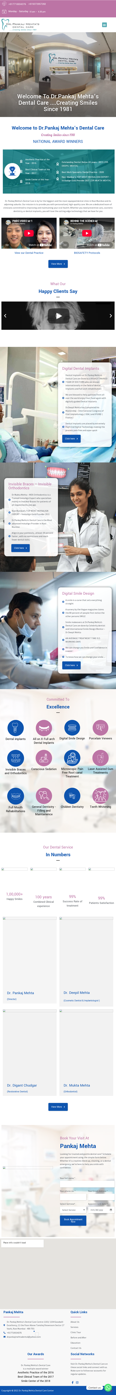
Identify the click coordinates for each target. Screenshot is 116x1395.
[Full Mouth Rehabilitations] (15, 796)
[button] (104, 24)
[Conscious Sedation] (44, 758)
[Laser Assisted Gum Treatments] (100, 758)
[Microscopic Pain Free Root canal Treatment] (72, 758)
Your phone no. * (68, 1191)
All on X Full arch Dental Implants (44, 741)
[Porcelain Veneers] (100, 728)
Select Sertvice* (67, 1204)
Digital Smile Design (78, 593)
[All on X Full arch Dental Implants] (44, 728)
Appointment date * (98, 1204)
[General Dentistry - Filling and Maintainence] (44, 796)
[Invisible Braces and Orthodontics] (15, 758)
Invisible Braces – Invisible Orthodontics (29, 486)
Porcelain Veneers (100, 738)
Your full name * (67, 1178)
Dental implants (16, 739)
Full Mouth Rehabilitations (15, 809)
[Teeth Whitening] (100, 796)
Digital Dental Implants (80, 368)
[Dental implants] (15, 728)
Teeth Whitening (100, 807)
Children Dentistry (72, 807)
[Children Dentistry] (72, 796)
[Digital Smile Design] (72, 728)
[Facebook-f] (73, 1383)
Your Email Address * (98, 1191)
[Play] (58, 316)
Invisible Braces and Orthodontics (16, 771)
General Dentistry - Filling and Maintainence (44, 810)
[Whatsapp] (108, 1387)
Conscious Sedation (44, 769)
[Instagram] (77, 1383)
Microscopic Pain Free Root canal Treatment (72, 773)
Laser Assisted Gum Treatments (100, 771)
